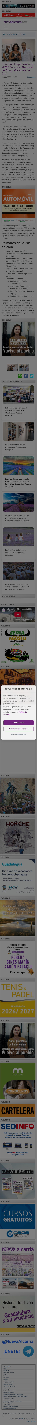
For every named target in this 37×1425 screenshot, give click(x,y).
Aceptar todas (18, 723)
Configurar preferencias (19, 729)
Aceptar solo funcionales (18, 734)
